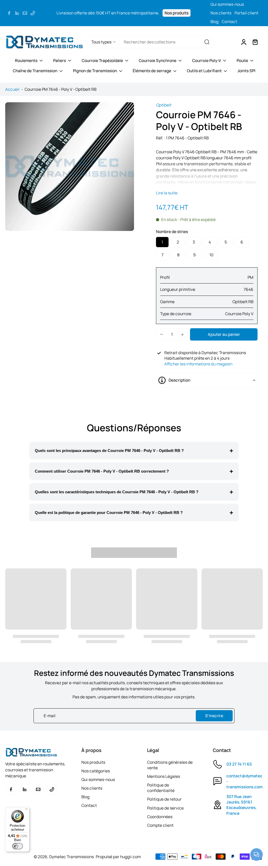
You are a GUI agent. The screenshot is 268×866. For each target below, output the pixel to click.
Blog (214, 21)
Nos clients (220, 13)
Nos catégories (95, 771)
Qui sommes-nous (227, 4)
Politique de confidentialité (161, 787)
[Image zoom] (69, 166)
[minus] (161, 334)
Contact (229, 21)
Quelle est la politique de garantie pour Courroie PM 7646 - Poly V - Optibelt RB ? (109, 512)
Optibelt (163, 105)
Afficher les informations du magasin (198, 364)
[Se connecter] (243, 42)
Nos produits (176, 13)
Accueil (12, 89)
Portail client (246, 13)
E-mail (49, 715)
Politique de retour (164, 799)
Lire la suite (166, 193)
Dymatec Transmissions (71, 856)
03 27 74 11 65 (239, 764)
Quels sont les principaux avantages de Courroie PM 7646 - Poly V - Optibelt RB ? (109, 450)
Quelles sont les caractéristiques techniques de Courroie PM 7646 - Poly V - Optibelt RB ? (116, 492)
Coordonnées (159, 816)
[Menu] (26, 810)
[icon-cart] (255, 42)
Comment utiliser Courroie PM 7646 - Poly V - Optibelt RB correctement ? (102, 471)
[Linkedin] (17, 13)
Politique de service (165, 808)
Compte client (160, 825)
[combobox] (167, 42)
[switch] (17, 846)
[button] (224, 334)
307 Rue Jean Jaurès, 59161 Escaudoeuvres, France (241, 805)
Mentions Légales (163, 776)
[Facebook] (9, 13)
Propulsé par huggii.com (118, 856)
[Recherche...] (206, 42)
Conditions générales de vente (170, 765)
